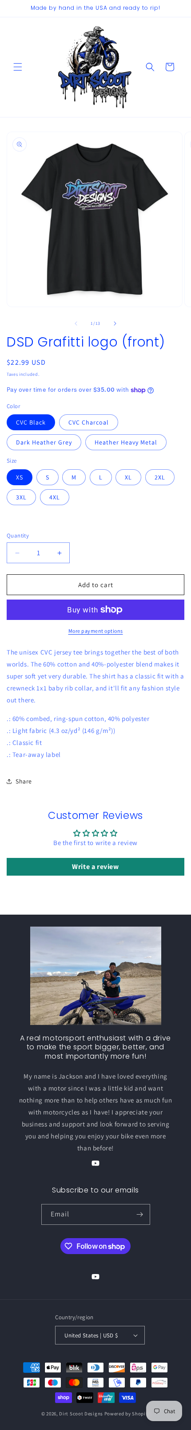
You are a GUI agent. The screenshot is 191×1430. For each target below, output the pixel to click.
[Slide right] (115, 323)
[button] (18, 67)
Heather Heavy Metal (126, 442)
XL (128, 477)
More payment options (95, 630)
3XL (21, 497)
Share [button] (24, 781)
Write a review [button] (95, 866)
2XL (160, 477)
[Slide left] (76, 323)
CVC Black (31, 422)
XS (19, 477)
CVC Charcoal (88, 422)
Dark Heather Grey (44, 442)
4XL (54, 497)
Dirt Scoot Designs (81, 1414)
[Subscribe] (140, 1214)
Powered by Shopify (127, 1414)
